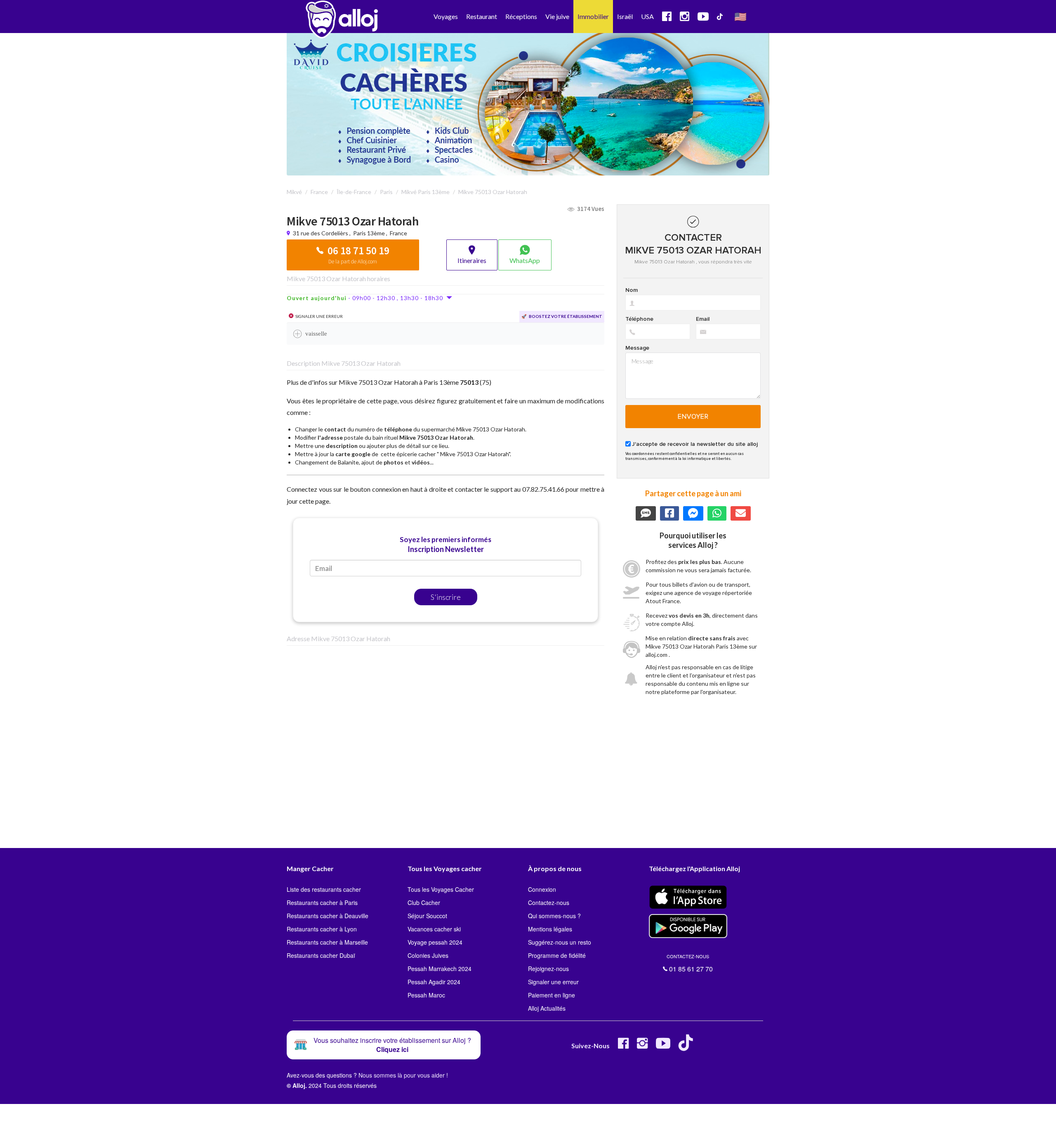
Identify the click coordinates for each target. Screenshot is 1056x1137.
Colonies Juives (428, 955)
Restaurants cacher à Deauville (327, 916)
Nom (631, 290)
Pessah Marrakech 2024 (439, 968)
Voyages (446, 16)
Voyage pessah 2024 (435, 942)
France (398, 233)
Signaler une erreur (553, 982)
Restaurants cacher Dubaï (321, 955)
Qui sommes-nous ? (554, 916)
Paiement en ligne (551, 995)
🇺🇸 (740, 16)
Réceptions (521, 16)
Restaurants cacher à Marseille (327, 942)
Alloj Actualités (547, 1008)
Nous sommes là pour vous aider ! (403, 1075)
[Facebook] (623, 1046)
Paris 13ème (369, 233)
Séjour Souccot (427, 916)
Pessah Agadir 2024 (434, 982)
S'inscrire (446, 597)
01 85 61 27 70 (690, 963)
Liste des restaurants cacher (324, 889)
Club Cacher (424, 902)
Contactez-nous (548, 902)
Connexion (542, 889)
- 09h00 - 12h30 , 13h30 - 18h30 (366, 297)
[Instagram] (642, 1046)
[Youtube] (663, 1046)
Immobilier (593, 16)
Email (703, 319)
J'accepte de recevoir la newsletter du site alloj (695, 444)
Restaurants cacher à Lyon (322, 929)
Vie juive (557, 16)
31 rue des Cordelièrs (321, 233)
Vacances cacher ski (434, 929)
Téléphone (639, 319)
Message (637, 348)
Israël (625, 16)
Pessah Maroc (426, 995)
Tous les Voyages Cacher (441, 889)
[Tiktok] (687, 1046)
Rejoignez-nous (548, 968)
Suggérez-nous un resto (559, 942)
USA (647, 16)
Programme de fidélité (557, 955)
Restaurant (481, 16)
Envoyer (693, 416)
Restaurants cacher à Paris (322, 902)
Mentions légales (550, 929)
